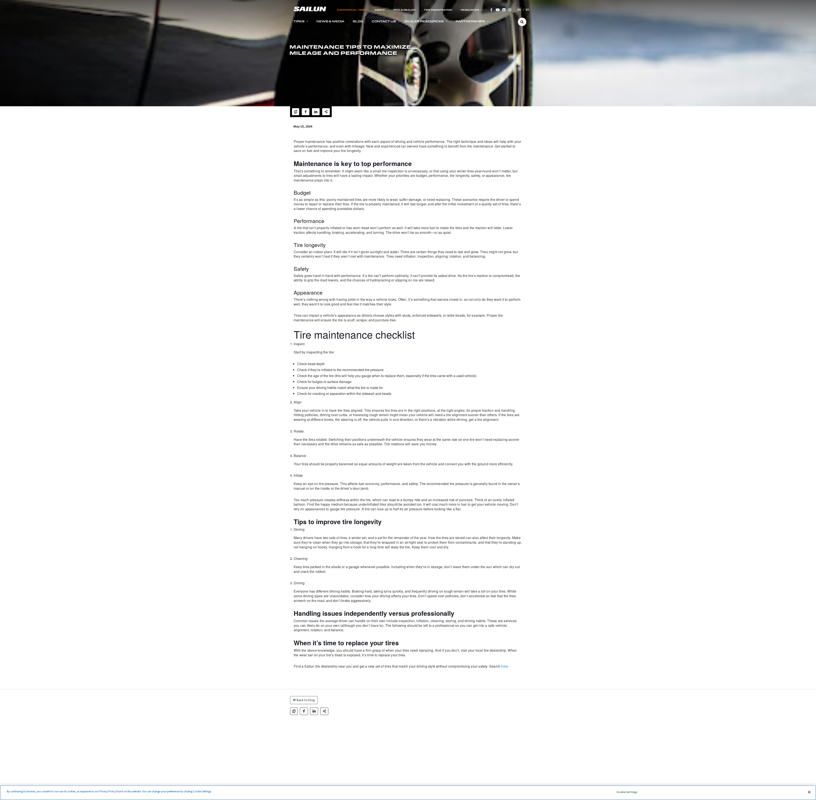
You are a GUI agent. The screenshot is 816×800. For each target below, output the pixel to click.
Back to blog (305, 700)
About (380, 9)
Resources (470, 9)
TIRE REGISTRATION (438, 9)
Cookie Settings (626, 792)
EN (519, 10)
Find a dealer (404, 9)
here (504, 666)
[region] (408, 792)
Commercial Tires (351, 9)
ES (527, 10)
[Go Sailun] (310, 8)
